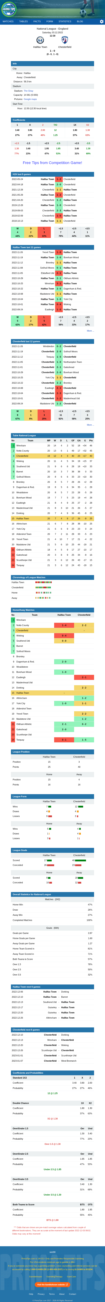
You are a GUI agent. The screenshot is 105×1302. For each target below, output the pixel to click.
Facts (37, 21)
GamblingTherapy (54, 1277)
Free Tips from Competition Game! (52, 163)
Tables (23, 21)
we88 (53, 1252)
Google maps (30, 99)
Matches (8, 21)
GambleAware (35, 1277)
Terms (52, 1294)
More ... (90, 331)
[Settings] (102, 21)
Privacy (41, 1294)
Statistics (65, 21)
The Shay (28, 91)
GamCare (71, 1277)
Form (49, 21)
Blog (80, 21)
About (61, 1294)
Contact (72, 1294)
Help (31, 1294)
